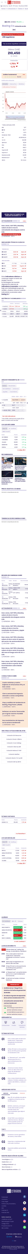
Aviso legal (5, 1201)
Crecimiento (13, 392)
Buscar (5, 2)
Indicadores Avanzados (10, 286)
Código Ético (5, 1224)
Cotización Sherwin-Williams (14, 739)
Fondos (14, 1025)
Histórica (21, 84)
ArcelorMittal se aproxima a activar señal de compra (15, 1013)
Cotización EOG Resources (14, 735)
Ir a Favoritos (20, 833)
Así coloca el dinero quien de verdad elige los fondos (20, 467)
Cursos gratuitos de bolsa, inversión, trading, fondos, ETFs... (7, 467)
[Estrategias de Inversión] (14, 1191)
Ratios (5, 386)
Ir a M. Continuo (19, 941)
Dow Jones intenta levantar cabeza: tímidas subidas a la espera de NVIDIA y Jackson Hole (17, 1081)
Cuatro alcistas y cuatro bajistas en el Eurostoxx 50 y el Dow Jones (13, 685)
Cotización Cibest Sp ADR (14, 747)
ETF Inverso (15, 6)
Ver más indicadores (8, 416)
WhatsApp (24, 1227)
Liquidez (5, 392)
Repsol (4, 850)
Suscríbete (15, 400)
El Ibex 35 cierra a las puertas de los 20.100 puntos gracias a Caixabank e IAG (16, 967)
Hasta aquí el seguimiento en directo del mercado (15, 962)
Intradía (5, 84)
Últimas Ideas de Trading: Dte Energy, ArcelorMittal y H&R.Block (16, 950)
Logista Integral (7, 858)
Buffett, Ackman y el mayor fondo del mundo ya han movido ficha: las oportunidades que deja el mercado (16, 1109)
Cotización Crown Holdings (14, 743)
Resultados (12, 386)
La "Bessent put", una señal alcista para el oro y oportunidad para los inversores (16, 974)
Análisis (5, 1093)
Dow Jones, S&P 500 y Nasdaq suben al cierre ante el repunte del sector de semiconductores (13, 639)
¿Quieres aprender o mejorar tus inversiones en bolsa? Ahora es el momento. (7, 481)
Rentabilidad (7, 389)
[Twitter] (24, 1202)
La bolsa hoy (5, 6)
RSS (3, 1208)
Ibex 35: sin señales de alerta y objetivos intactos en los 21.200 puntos (17, 1099)
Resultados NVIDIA (23, 6)
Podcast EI (5, 1210)
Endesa (4, 447)
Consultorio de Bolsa (22, 1026)
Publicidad (5, 1197)
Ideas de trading (7, 1005)
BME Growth (6, 431)
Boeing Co (5, 294)
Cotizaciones (5, 1025)
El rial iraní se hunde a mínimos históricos (15, 979)
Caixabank (5, 439)
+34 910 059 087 (13, 1249)
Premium (22, 1093)
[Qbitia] (9, 1237)
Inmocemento (6, 927)
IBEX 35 (14, 921)
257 (7, 1162)
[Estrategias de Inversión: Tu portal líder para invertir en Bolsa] (14, 2)
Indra (3, 855)
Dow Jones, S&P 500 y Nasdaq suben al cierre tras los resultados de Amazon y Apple (13, 628)
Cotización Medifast (14, 754)
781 (11, 1169)
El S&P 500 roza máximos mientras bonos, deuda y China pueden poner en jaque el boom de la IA (16, 1120)
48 (9, 1164)
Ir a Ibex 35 (21, 450)
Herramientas (7, 1017)
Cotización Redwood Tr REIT (14, 750)
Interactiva (13, 84)
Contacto (4, 1199)
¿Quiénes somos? (7, 1219)
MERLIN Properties (7, 853)
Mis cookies (5, 1228)
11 (7, 1167)
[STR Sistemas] (18, 1237)
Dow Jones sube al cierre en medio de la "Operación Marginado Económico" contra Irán (15, 956)
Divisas (20, 921)
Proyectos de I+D (7, 1226)
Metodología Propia (8, 1221)
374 (7, 1159)
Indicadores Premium (9, 87)
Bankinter (4, 444)
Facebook (24, 1196)
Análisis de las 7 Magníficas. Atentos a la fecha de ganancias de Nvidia (15, 990)
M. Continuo (12, 428)
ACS (3, 935)
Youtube (24, 1208)
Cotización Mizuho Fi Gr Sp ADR (14, 758)
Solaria (4, 860)
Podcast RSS (5, 1212)
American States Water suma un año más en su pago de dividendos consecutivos (15, 1070)
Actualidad (14, 1093)
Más (24, 221)
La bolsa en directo (9, 946)
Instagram (24, 1221)
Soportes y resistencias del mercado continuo (16, 1142)
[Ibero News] (14, 1241)
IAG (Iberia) (5, 437)
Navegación (2, 2)
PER (4, 130)
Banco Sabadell (6, 938)
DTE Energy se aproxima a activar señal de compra (15, 1009)
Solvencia (16, 389)
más (24, 74)
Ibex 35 (10, 6)
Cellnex (4, 442)
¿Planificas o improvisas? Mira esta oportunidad (20, 480)
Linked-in (24, 1215)
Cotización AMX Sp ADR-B (14, 762)
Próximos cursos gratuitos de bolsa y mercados (16, 1135)
